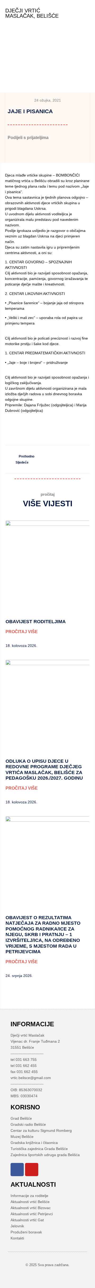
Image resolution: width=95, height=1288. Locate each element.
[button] (86, 13)
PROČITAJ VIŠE (22, 631)
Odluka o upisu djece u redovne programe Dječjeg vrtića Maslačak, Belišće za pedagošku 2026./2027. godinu (44, 770)
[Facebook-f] (44, 1274)
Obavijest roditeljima (36, 621)
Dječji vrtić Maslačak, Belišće (32, 13)
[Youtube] (31, 1169)
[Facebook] (17, 1169)
